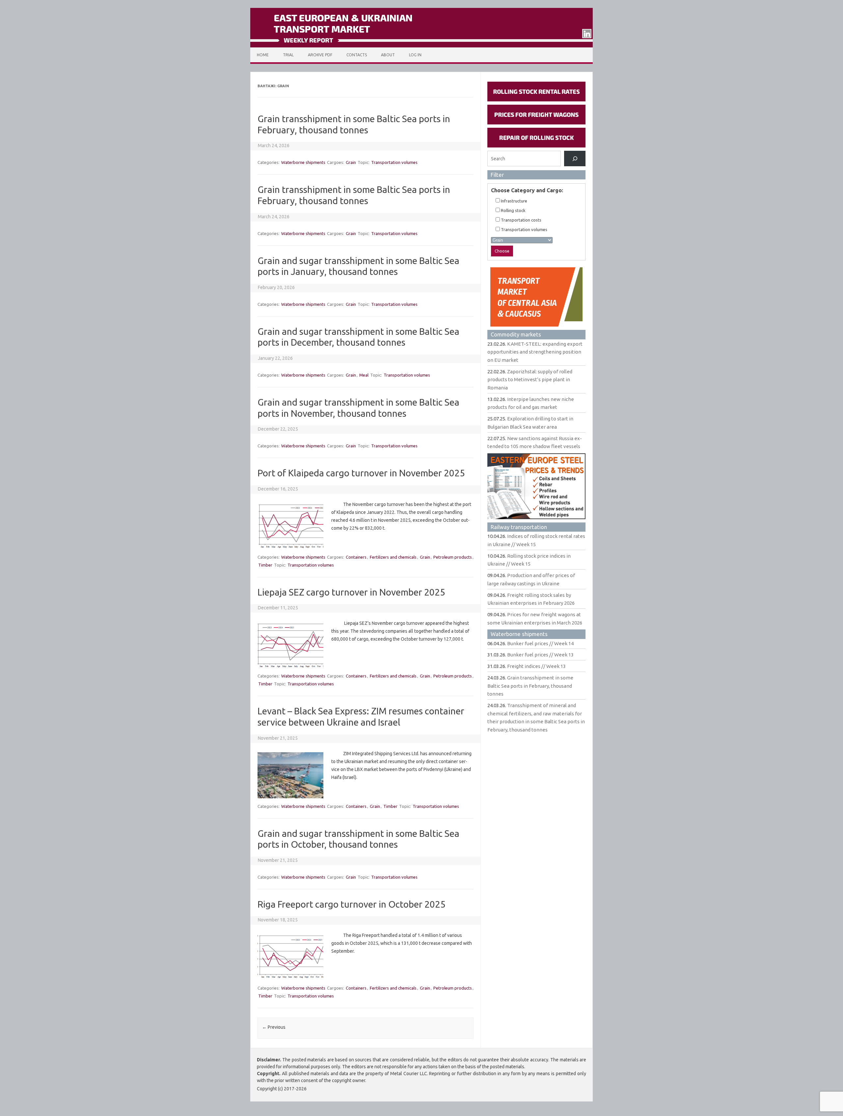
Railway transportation (519, 527)
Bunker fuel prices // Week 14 (540, 643)
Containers (356, 557)
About (388, 55)
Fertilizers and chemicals (393, 557)
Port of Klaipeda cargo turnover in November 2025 (361, 473)
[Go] (574, 158)
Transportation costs (520, 220)
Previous (274, 1027)
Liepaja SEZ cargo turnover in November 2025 (351, 592)
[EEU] (421, 45)
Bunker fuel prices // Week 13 (540, 654)
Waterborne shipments (303, 162)
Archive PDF (320, 55)
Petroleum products (452, 557)
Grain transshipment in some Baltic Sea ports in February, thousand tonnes (530, 686)
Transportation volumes (394, 162)
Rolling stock (513, 210)
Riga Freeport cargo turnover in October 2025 (352, 904)
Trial (288, 55)
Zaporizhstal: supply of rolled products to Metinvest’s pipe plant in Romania (529, 379)
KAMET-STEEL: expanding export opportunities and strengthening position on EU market (535, 352)
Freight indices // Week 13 (536, 666)
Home (263, 55)
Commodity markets (516, 334)
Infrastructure (513, 201)
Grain (351, 162)
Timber (265, 565)
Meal (363, 375)
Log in (415, 55)
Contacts (356, 55)
